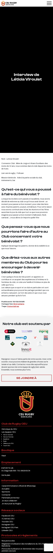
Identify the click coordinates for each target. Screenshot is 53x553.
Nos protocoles (8, 540)
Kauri (4, 455)
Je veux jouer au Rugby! (11, 503)
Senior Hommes (8, 435)
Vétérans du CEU (8, 443)
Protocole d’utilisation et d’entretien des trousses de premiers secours (24, 549)
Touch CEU (6, 446)
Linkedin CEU (7, 530)
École (4, 441)
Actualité (5, 488)
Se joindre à (26, 378)
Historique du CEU (9, 429)
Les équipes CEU (9, 432)
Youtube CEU (7, 521)
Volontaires (13, 306)
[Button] (9, 3)
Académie (6, 439)
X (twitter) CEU (8, 518)
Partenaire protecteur (10, 497)
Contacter (6, 494)
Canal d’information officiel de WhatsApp (19, 485)
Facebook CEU (8, 515)
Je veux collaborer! (9, 500)
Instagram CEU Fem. (10, 527)
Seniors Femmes (8, 437)
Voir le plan (5, 475)
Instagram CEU (8, 524)
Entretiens (19, 304)
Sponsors (6, 491)
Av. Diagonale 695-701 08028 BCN (15, 470)
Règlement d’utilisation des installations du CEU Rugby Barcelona (25, 544)
